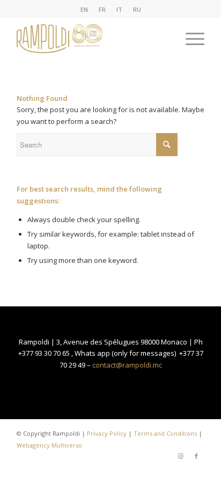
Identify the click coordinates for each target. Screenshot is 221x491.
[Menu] (189, 38)
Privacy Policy (107, 433)
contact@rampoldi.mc (127, 365)
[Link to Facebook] (196, 456)
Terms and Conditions (165, 433)
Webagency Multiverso (49, 445)
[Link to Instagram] (180, 456)
